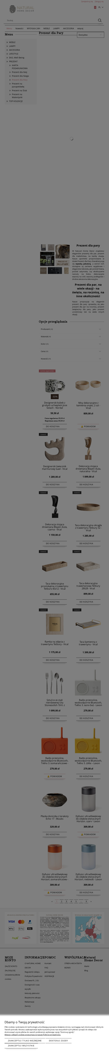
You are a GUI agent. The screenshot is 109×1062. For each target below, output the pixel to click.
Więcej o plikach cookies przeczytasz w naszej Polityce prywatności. (33, 1034)
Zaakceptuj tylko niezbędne (25, 1041)
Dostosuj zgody (58, 1041)
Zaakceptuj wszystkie (21, 1046)
